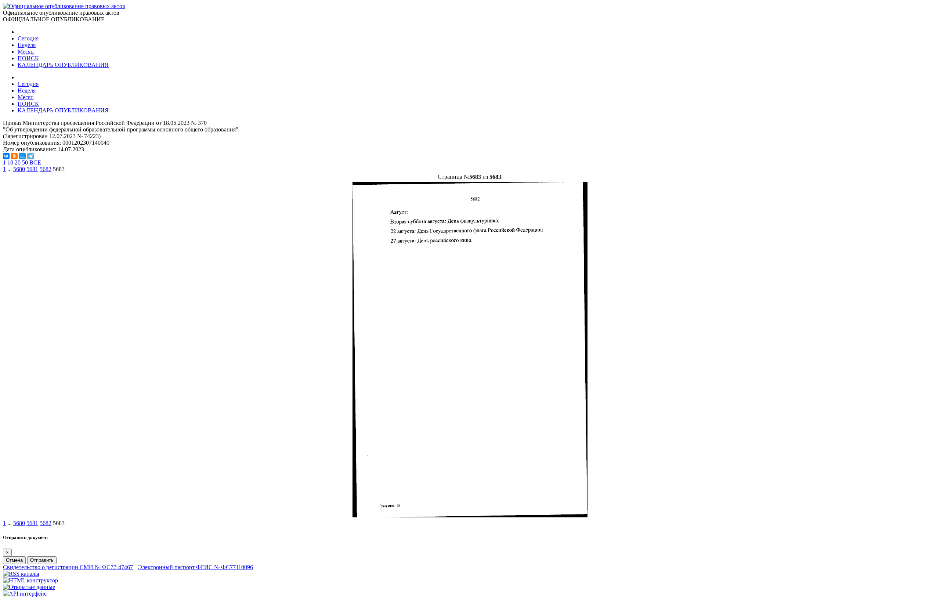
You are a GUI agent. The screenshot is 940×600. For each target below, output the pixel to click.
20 (18, 162)
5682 (45, 169)
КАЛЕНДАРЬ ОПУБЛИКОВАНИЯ (63, 65)
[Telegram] (30, 156)
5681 (32, 169)
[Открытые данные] (29, 587)
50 (25, 162)
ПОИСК (28, 58)
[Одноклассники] (14, 156)
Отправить (42, 560)
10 (10, 162)
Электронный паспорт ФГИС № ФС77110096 (195, 567)
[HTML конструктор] (30, 580)
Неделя (27, 45)
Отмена (14, 560)
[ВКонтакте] (6, 156)
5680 (19, 169)
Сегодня (28, 38)
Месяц (26, 51)
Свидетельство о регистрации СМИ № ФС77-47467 (68, 567)
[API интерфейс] (25, 593)
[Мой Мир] (22, 156)
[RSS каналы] (21, 574)
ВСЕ (35, 162)
